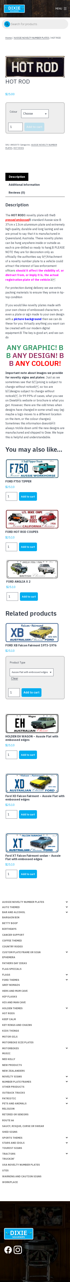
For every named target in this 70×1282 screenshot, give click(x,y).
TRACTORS (8, 1153)
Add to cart (34, 127)
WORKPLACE (10, 1182)
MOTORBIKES (10, 1048)
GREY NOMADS (11, 985)
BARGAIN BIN (10, 917)
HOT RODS (18, 148)
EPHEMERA (8, 957)
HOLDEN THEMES (12, 1008)
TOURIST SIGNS (12, 1148)
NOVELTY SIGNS (12, 1076)
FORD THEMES (10, 980)
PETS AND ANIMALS (14, 1103)
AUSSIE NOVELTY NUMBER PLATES (31, 37)
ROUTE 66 (8, 1120)
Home (8, 37)
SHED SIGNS (9, 1131)
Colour (13, 111)
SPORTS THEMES (12, 1137)
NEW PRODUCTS (12, 1065)
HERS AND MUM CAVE (15, 990)
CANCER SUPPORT (13, 934)
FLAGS (6, 974)
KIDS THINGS (10, 1030)
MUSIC (6, 1053)
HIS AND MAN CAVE (14, 1002)
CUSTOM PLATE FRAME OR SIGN (21, 952)
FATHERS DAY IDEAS (14, 963)
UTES (5, 1170)
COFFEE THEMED (12, 940)
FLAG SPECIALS (12, 969)
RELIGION (8, 1108)
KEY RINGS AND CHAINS (17, 1025)
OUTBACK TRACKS (13, 1092)
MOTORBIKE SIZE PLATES (18, 1042)
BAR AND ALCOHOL (13, 912)
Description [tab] (17, 177)
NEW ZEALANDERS (13, 1070)
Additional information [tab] (24, 184)
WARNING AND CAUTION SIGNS (21, 1176)
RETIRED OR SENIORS (15, 1114)
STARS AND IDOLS (13, 1142)
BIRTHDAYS (9, 929)
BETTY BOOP (10, 923)
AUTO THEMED (11, 907)
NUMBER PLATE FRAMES (16, 1081)
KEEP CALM (9, 1019)
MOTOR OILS (10, 1036)
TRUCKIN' (8, 1158)
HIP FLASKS (9, 996)
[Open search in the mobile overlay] (35, 24)
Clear (14, 678)
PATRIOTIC (9, 1098)
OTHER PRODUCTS (13, 1086)
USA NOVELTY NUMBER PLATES (21, 1164)
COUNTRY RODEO (12, 946)
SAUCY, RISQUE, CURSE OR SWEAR (23, 1126)
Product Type (17, 662)
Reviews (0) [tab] (17, 192)
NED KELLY (8, 1059)
